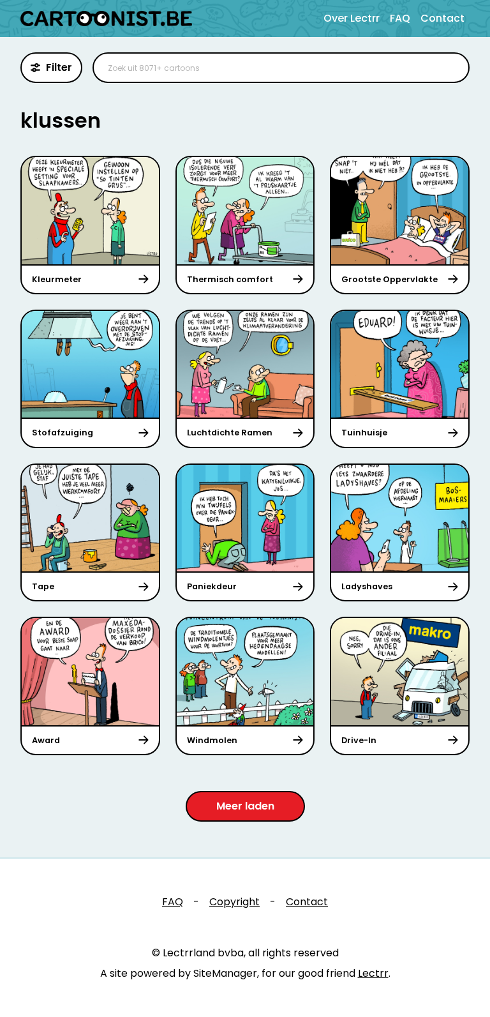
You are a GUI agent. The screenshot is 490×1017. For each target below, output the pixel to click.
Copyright (234, 901)
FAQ (400, 18)
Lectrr (373, 973)
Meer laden (245, 806)
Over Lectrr (351, 18)
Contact (442, 18)
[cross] (451, 67)
